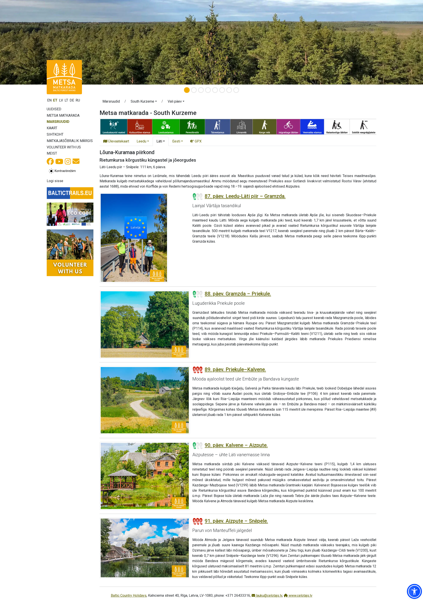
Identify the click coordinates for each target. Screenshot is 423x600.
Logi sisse (55, 181)
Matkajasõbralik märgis (70, 141)
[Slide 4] (208, 90)
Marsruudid (58, 122)
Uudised (54, 109)
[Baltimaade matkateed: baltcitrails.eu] (70, 193)
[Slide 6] (222, 90)
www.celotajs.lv (300, 595)
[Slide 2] (194, 90)
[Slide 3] (201, 90)
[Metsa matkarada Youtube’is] (59, 163)
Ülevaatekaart (118, 141)
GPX (198, 141)
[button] (144, 102)
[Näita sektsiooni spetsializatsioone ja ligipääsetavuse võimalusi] (238, 126)
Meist (52, 153)
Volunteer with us (64, 147)
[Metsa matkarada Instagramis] (68, 163)
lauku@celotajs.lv (268, 595)
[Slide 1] (187, 90)
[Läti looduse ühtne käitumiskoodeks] (70, 214)
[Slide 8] (236, 90)
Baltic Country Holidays (129, 595)
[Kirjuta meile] (76, 163)
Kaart (52, 128)
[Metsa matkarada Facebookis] (50, 163)
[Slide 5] (215, 90)
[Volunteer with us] (70, 252)
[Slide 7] (229, 90)
